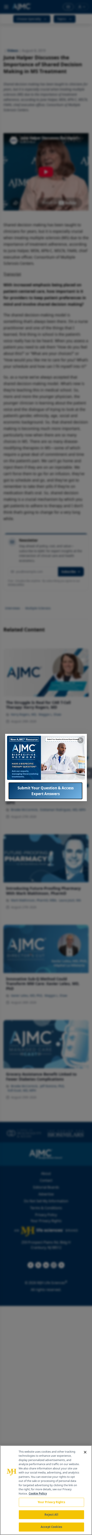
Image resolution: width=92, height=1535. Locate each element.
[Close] (85, 1452)
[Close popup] (80, 740)
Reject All (51, 1515)
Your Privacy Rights (51, 1502)
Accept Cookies (51, 1527)
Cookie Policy (38, 1493)
